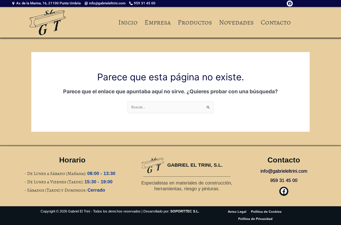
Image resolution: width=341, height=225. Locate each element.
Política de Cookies (266, 211)
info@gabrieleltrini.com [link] (284, 171)
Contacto (276, 22)
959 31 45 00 (283, 180)
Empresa (158, 22)
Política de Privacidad (255, 219)
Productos (195, 22)
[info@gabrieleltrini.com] (106, 3)
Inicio (128, 22)
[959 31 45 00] (143, 3)
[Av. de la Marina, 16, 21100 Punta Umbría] (47, 3)
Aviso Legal (237, 211)
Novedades (236, 22)
